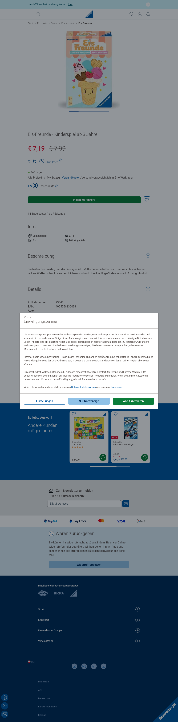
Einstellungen (44, 401)
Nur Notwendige (89, 401)
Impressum (117, 387)
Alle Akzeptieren (133, 401)
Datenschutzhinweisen (83, 387)
